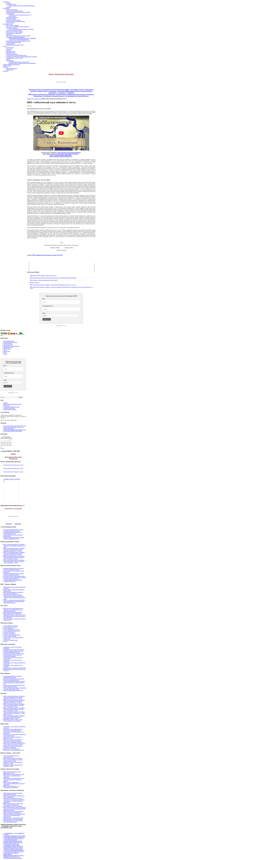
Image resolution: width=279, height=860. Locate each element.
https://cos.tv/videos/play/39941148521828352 (60, 155)
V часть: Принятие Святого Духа (11, 631)
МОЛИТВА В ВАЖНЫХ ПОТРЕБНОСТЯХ (14, 429)
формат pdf (18, 523)
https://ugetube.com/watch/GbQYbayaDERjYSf (69, 152)
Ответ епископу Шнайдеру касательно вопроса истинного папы (13, 760)
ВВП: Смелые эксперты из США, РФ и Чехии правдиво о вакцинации (13, 804)
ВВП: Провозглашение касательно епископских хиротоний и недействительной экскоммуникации (53, 277)
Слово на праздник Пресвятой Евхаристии (14, 681)
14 (7, 442)
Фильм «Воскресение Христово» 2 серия (13, 468)
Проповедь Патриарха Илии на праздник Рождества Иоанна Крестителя (13, 538)
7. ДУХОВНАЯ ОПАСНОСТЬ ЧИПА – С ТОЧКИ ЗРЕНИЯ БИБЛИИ (13, 839)
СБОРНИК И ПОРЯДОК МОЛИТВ (11, 479)
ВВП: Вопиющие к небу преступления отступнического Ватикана (13, 821)
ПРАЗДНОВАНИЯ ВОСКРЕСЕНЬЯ (12, 431)
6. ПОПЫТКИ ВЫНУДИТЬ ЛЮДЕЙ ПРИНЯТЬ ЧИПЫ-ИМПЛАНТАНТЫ (13, 842)
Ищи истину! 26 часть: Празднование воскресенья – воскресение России (12, 730)
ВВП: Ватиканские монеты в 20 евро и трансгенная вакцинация (13, 793)
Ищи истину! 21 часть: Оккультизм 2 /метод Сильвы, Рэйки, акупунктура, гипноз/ (14, 744)
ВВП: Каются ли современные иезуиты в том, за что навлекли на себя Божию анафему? (13, 780)
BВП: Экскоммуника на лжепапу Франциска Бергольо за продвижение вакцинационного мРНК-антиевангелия (14, 809)
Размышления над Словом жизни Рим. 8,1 (13, 649)
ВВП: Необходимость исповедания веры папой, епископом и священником (13, 812)
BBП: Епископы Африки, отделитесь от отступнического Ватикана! (13, 593)
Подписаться (47, 319)
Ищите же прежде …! (35, 282)
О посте (5, 641)
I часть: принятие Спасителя (10, 625)
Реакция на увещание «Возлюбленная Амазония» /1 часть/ (12, 765)
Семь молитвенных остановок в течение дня (14, 425)
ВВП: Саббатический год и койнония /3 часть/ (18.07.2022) (47, 255)
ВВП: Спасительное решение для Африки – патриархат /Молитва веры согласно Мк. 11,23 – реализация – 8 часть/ (14, 557)
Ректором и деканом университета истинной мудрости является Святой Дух (14, 578)
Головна (29, 98)
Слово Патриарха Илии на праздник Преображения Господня (12, 533)
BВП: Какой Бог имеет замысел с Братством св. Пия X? (43, 275)
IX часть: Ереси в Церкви (9, 636)
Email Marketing (58, 325)
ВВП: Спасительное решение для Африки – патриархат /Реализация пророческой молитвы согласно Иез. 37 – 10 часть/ (14, 550)
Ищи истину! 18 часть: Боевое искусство (13, 750)
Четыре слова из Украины (9, 409)
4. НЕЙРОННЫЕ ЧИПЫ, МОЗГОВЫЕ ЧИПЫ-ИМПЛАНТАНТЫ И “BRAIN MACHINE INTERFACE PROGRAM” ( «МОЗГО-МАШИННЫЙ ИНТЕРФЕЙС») (13, 848)
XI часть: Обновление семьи (10, 640)
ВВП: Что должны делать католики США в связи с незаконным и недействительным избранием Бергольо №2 (14, 601)
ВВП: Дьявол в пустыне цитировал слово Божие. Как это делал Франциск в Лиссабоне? (13, 776)
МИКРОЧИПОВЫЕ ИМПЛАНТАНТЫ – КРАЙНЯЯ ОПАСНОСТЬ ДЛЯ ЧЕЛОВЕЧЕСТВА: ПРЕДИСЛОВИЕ (13, 857)
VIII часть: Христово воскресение (11, 634)
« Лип (2, 448)
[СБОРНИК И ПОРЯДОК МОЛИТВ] (10, 492)
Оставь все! (6, 572)
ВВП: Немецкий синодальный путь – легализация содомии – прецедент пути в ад (14, 614)
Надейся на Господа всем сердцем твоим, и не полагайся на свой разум (14, 686)
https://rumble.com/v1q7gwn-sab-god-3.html (53, 154)
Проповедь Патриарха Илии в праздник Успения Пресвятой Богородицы (13, 530)
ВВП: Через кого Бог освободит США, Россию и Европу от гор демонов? (13, 720)
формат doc (9, 523)
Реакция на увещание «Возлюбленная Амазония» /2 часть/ (12, 763)
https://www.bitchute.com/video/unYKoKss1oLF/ (60, 156)
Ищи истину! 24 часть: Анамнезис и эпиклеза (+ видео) (12, 737)
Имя (44, 298)
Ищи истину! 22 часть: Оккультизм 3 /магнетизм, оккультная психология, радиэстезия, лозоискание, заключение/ (13, 741)
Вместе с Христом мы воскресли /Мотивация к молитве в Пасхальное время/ (14, 688)
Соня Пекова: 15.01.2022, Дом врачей (12, 806)
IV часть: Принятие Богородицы (11, 629)
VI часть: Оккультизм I (9, 632)
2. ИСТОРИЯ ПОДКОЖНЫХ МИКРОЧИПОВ (10, 853)
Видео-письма (38, 98)
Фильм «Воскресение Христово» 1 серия (13, 464)
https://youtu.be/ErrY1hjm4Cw (71, 154)
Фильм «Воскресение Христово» (61, 74)
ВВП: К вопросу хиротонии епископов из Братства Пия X (44, 280)
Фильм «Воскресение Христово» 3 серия (13, 471)
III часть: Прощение (8, 628)
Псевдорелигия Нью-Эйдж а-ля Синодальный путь (11, 756)
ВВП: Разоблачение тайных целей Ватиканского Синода (11, 772)
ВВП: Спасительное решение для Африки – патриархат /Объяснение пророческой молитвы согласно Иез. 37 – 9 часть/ (14, 554)
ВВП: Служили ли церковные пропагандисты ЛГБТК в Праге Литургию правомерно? (14, 783)
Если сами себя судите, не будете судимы (13, 571)
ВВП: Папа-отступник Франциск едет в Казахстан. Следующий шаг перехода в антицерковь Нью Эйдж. (13, 610)
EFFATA (5, 403)
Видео (33, 98)
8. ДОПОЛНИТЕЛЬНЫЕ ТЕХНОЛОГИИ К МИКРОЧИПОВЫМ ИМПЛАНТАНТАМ (14, 836)
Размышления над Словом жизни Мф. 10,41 (14, 662)
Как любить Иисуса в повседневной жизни (14, 576)
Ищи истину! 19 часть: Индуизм (11, 748)
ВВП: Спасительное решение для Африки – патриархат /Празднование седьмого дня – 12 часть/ (53, 284)
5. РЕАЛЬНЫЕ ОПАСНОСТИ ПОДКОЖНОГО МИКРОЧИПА (11, 844)
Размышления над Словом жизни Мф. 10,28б (14, 668)
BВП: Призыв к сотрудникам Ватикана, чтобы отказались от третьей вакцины (13, 818)
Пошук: (2, 397)
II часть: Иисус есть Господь (10, 627)
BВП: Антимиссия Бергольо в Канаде (12, 612)
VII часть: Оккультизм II (9, 633)
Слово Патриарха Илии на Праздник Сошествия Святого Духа (12, 580)
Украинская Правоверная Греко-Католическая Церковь (11, 407)
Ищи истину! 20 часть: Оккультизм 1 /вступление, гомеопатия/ (12, 747)
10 (1, 442)
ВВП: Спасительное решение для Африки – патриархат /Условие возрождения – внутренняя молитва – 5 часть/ (14, 717)
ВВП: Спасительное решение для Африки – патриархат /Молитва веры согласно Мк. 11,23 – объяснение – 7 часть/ (14, 561)
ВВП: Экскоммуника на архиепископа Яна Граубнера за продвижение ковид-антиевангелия (14, 815)
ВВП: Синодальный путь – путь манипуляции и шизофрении (11, 787)
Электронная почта (48, 306)
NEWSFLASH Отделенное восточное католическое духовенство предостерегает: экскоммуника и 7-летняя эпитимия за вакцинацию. (14, 800)
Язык (44, 313)
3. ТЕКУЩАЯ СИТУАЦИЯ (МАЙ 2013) (13, 851)
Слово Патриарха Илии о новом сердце (13, 690)
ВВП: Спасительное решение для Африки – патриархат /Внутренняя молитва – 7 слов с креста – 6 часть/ (14, 713)
